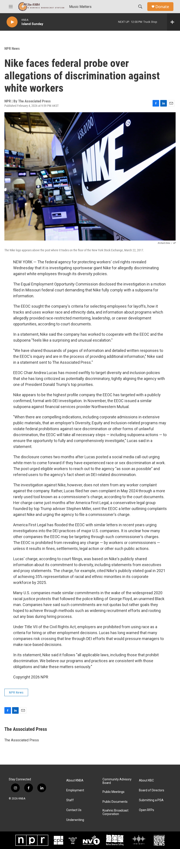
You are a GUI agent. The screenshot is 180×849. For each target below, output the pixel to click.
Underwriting (75, 820)
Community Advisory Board (117, 781)
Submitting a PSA (151, 800)
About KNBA (74, 780)
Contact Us (73, 810)
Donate (162, 6)
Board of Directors (151, 790)
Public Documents (115, 801)
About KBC (146, 780)
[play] (12, 22)
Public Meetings (113, 792)
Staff (70, 800)
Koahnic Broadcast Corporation (115, 812)
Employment (75, 790)
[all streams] (173, 22)
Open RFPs (146, 810)
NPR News (12, 48)
